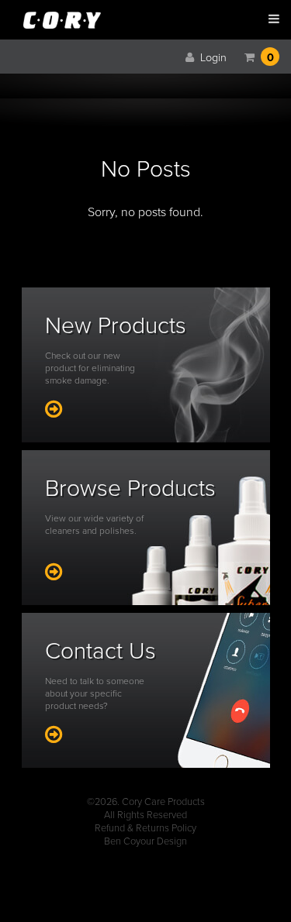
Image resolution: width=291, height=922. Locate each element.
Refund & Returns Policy (145, 828)
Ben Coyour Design (145, 841)
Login (212, 57)
